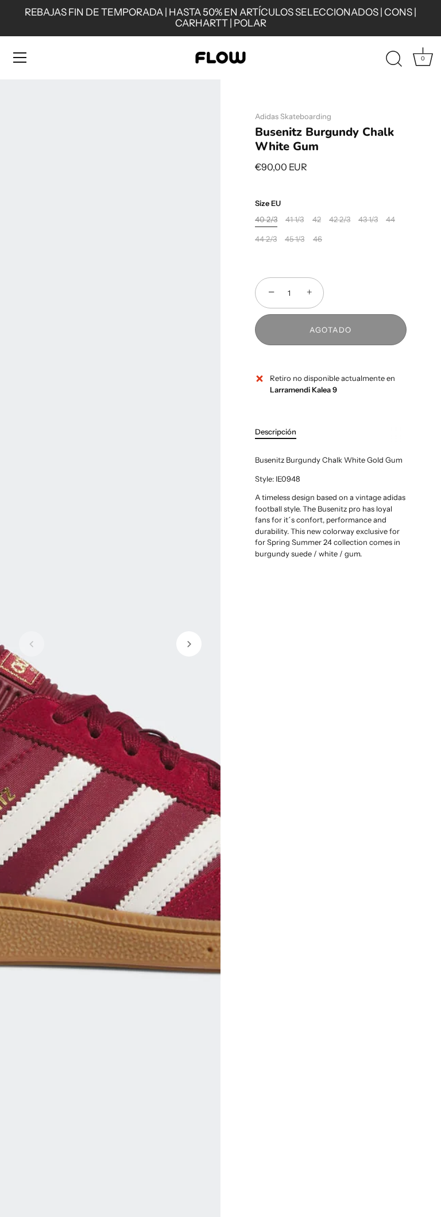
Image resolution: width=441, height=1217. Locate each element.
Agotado (331, 329)
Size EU (268, 203)
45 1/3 (294, 239)
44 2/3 (266, 239)
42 (316, 219)
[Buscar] (394, 59)
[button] (31, 644)
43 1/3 (368, 219)
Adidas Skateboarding (293, 116)
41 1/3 (294, 219)
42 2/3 (339, 219)
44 (390, 219)
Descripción (275, 431)
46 (317, 239)
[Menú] (20, 57)
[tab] (281, 432)
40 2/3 (266, 219)
